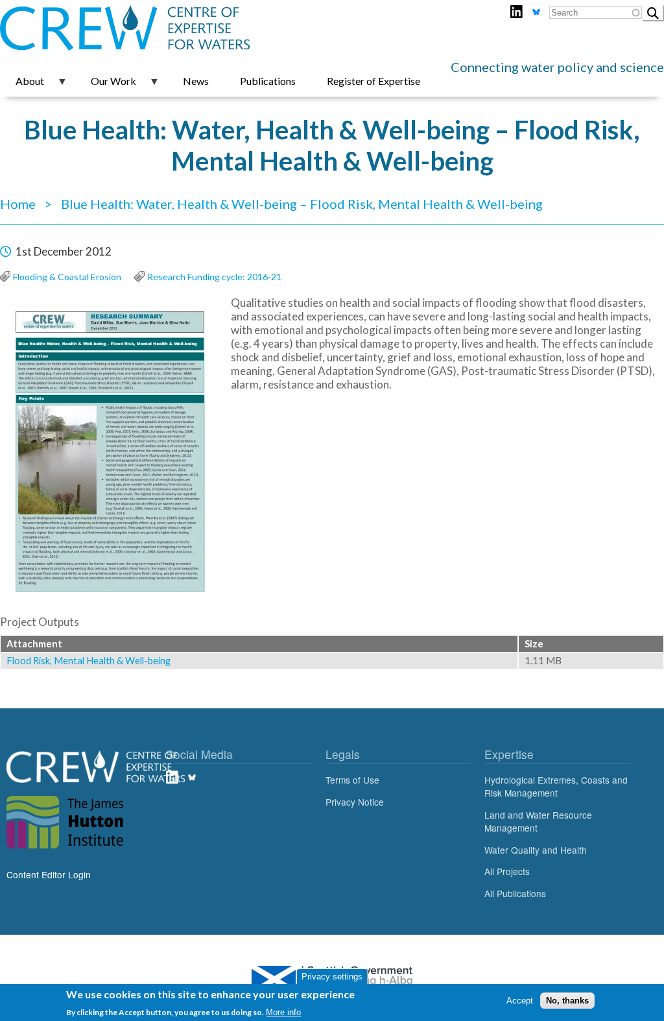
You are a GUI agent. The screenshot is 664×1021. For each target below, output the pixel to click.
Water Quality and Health (535, 849)
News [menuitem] (196, 81)
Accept (519, 1000)
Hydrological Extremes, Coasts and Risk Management (556, 786)
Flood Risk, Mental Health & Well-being (88, 660)
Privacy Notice (355, 801)
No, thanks (567, 1000)
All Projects (507, 871)
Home (18, 203)
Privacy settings (332, 976)
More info (283, 1012)
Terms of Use (352, 779)
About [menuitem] (22, 86)
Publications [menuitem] (268, 81)
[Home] (332, 29)
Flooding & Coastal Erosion (67, 276)
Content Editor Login (48, 874)
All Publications (515, 893)
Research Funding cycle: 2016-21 (214, 276)
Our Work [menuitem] (105, 86)
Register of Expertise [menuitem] (373, 81)
